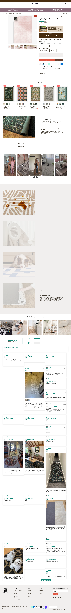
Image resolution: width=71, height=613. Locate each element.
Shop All (29, 590)
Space (29, 596)
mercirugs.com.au (56, 609)
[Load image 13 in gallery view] (22, 29)
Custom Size (59, 60)
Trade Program (41, 593)
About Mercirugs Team (18, 590)
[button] (30, 338)
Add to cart (47, 60)
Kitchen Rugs (6, 13)
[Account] (63, 3)
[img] (12, 340)
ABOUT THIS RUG (42, 73)
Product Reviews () (15, 347)
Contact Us (41, 590)
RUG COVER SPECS (22, 143)
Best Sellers (30, 593)
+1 (38, 103)
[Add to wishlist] (51, 16)
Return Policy (16, 596)
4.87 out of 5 (15, 340)
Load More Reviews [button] (46, 580)
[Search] (3, 3)
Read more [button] (47, 539)
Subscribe (55, 594)
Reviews (15, 593)
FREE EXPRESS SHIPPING (43, 76)
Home (3, 13)
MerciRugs (28, 367)
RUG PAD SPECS (21, 146)
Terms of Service (17, 597)
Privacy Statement (17, 599)
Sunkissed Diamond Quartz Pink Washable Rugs (15, 13)
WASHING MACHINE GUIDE (43, 71)
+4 (11, 103)
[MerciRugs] (35, 4)
